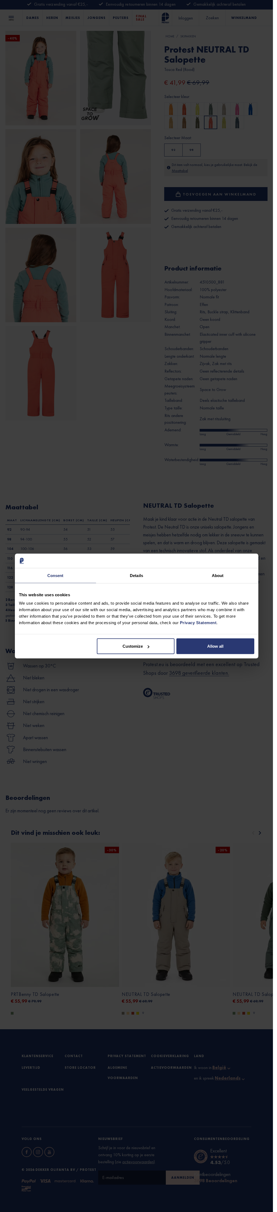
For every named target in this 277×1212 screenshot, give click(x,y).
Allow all (215, 646)
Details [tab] (136, 575)
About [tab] (218, 575)
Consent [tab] (55, 575)
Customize (133, 646)
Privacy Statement (198, 622)
